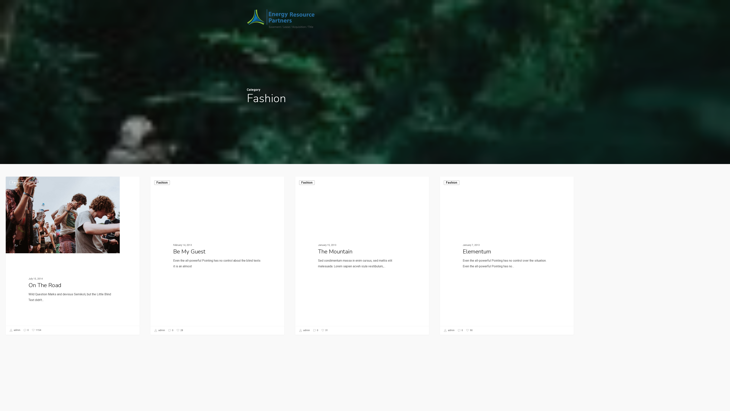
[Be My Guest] (217, 256)
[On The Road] (73, 256)
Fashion (17, 182)
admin (16, 330)
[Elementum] (507, 256)
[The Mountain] (362, 256)
